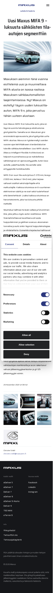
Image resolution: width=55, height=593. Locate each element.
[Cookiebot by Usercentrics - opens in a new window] (40, 236)
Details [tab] (26, 244)
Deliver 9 (8, 505)
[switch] (45, 303)
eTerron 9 (8, 515)
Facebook (32, 482)
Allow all (26, 335)
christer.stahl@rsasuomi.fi (15, 453)
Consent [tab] (9, 244)
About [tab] (43, 244)
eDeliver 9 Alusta (11, 501)
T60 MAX (8, 510)
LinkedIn (32, 487)
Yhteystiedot (9, 530)
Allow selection (26, 344)
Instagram (33, 491)
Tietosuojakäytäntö (13, 539)
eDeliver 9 (8, 496)
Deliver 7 (8, 491)
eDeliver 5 (8, 482)
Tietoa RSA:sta (10, 535)
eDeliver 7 (8, 487)
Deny (26, 354)
